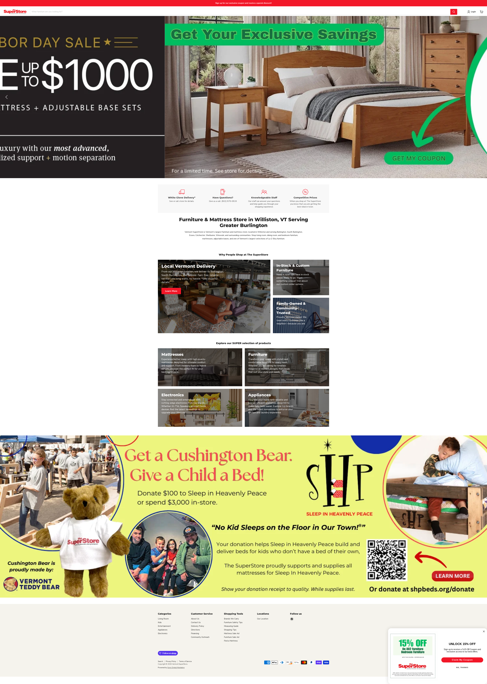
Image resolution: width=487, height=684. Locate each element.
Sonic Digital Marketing (176, 668)
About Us (195, 618)
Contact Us (196, 622)
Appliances (162, 630)
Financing (195, 633)
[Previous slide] (7, 97)
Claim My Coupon (462, 660)
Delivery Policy (197, 626)
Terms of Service (185, 661)
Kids (160, 622)
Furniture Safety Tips (233, 622)
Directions (195, 630)
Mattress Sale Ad (231, 633)
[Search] (453, 12)
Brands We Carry (231, 618)
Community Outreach (200, 637)
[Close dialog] (484, 631)
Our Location (262, 618)
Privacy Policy (171, 661)
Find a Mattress (231, 641)
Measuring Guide (231, 626)
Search (160, 661)
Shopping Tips (230, 630)
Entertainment (164, 626)
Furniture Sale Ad (231, 637)
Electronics (162, 633)
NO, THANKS (462, 667)
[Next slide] (480, 97)
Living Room (163, 618)
